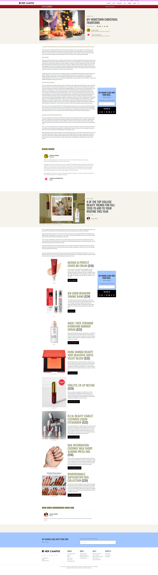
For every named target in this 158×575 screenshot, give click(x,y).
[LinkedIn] (104, 26)
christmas (45, 149)
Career (129, 3)
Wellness (119, 3)
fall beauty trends (61, 235)
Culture (108, 3)
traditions (51, 149)
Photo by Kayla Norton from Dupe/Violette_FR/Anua (50, 224)
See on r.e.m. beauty (73, 437)
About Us (69, 555)
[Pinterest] (100, 26)
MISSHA (54, 283)
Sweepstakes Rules (71, 561)
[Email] (107, 26)
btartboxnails (54, 496)
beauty (44, 507)
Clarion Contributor (96, 34)
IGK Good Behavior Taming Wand (79, 295)
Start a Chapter (96, 555)
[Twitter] (102, 26)
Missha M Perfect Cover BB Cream (78, 264)
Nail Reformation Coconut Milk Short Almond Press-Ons (80, 448)
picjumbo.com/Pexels (44, 41)
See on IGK (71, 311)
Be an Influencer (96, 558)
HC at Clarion (47, 6)
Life (125, 3)
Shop (68, 556)
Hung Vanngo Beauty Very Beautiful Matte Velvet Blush (80, 355)
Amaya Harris (94, 218)
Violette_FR (54, 408)
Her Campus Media (71, 553)
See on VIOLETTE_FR (73, 401)
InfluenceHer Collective (84, 556)
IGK (54, 316)
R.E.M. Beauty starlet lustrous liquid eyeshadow (80, 419)
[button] (138, 3)
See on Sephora (72, 373)
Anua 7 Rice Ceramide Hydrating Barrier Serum (80, 326)
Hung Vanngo (54, 374)
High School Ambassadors (98, 556)
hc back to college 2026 (58, 507)
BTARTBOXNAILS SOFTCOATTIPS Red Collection (78, 477)
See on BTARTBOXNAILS (74, 495)
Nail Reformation (54, 468)
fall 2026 (49, 507)
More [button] (134, 3)
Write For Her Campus (97, 553)
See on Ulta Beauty (73, 342)
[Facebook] (97, 26)
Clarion (88, 16)
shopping (67, 507)
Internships (107, 556)
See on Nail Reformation (74, 468)
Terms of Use (69, 559)
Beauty (91, 198)
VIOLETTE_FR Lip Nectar (81, 385)
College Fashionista (83, 555)
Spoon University (83, 553)
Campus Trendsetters (97, 559)
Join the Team (108, 555)
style (72, 507)
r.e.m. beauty (54, 440)
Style (114, 3)
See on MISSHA (72, 280)
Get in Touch (107, 553)
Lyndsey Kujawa (94, 30)
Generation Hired (83, 558)
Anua (54, 344)
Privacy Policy (70, 558)
